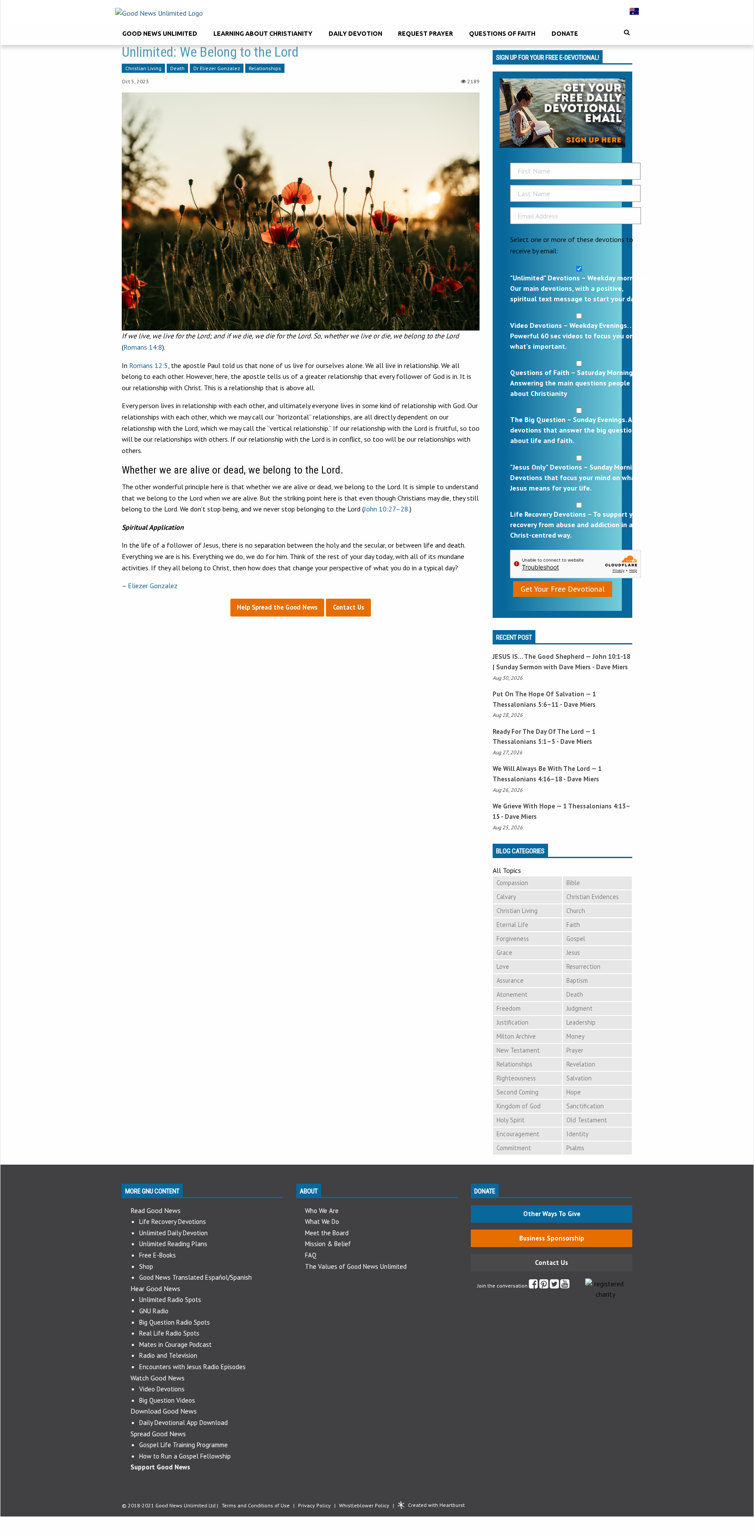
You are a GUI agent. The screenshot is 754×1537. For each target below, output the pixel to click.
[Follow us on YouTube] (564, 1285)
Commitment (514, 1148)
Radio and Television (168, 1355)
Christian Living (143, 68)
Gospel (575, 938)
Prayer (574, 1050)
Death (177, 68)
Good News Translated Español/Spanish (195, 1277)
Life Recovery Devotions (172, 1221)
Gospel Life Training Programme (183, 1445)
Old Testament (586, 1120)
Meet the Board (327, 1233)
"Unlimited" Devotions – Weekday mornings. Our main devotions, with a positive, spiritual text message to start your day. (579, 288)
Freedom (509, 1008)
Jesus (573, 952)
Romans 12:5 (148, 365)
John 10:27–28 (386, 508)
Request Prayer (425, 33)
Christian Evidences (592, 897)
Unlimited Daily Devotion (173, 1233)
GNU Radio (153, 1311)
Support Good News (160, 1467)
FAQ (310, 1255)
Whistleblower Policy (364, 1505)
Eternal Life (512, 924)
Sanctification (585, 1106)
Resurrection (583, 966)
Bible (573, 883)
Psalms (575, 1148)
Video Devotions (162, 1389)
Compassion (512, 883)
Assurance (510, 980)
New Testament (518, 1050)
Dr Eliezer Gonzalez (216, 68)
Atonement (512, 994)
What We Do (322, 1221)
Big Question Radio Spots (174, 1322)
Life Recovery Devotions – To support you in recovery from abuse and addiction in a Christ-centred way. (579, 524)
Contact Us (551, 1262)
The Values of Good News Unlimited (356, 1266)
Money (575, 1036)
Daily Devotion (355, 33)
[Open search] (627, 32)
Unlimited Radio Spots (170, 1299)
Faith (573, 924)
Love (503, 966)
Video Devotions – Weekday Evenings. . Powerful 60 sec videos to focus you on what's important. (572, 336)
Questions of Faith (502, 33)
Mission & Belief (328, 1244)
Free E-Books (157, 1255)
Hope (573, 1092)
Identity (577, 1134)
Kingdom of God (519, 1106)
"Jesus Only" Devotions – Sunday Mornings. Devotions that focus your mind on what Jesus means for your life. (577, 477)
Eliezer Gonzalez (153, 585)
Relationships (265, 68)
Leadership (581, 1022)
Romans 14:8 (142, 347)
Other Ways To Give (551, 1214)
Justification (512, 1022)
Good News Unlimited (159, 33)
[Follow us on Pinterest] (543, 1285)
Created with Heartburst (436, 1505)
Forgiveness (513, 938)
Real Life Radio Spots (169, 1333)
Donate (565, 33)
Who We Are (322, 1210)
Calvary (506, 897)
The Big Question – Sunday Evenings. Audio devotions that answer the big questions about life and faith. (578, 430)
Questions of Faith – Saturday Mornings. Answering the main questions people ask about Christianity (576, 383)
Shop (146, 1266)
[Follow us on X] (554, 1285)
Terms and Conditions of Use (256, 1505)
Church (575, 911)
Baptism (577, 980)
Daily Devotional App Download (183, 1422)
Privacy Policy (314, 1505)
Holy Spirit (510, 1120)
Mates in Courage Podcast (175, 1344)
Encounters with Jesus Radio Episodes (192, 1367)
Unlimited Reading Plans (173, 1244)
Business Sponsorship (551, 1238)
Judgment (579, 1008)
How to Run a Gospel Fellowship (185, 1456)
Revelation (580, 1064)
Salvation (579, 1078)
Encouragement (518, 1134)
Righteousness (516, 1078)
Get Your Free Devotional (563, 589)
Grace (504, 952)
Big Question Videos (167, 1400)
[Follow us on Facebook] (533, 1285)
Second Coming (517, 1092)
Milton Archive (516, 1036)
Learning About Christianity (262, 33)
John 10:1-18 (611, 656)
